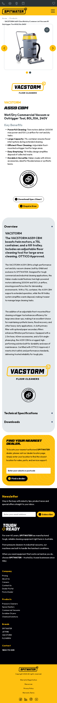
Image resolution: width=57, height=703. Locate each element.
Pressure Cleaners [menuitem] (10, 604)
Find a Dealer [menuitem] (7, 592)
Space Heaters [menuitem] (8, 607)
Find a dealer (18, 478)
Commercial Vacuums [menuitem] (11, 610)
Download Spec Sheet (30, 199)
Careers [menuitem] (5, 582)
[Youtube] (36, 699)
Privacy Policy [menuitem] (29, 688)
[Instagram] (31, 699)
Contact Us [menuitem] (7, 585)
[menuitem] (8, 650)
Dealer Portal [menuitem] (7, 588)
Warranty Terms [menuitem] (28, 693)
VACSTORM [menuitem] (7, 635)
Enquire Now (30, 206)
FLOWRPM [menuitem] (6, 638)
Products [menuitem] (7, 599)
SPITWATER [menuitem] (7, 628)
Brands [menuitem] (5, 624)
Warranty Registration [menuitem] (28, 680)
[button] (4, 48)
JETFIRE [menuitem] (5, 632)
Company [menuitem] (7, 571)
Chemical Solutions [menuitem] (10, 617)
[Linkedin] (25, 699)
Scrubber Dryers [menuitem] (9, 613)
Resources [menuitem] (28, 684)
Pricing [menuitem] (5, 575)
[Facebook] (20, 699)
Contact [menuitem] (6, 645)
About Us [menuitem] (6, 579)
